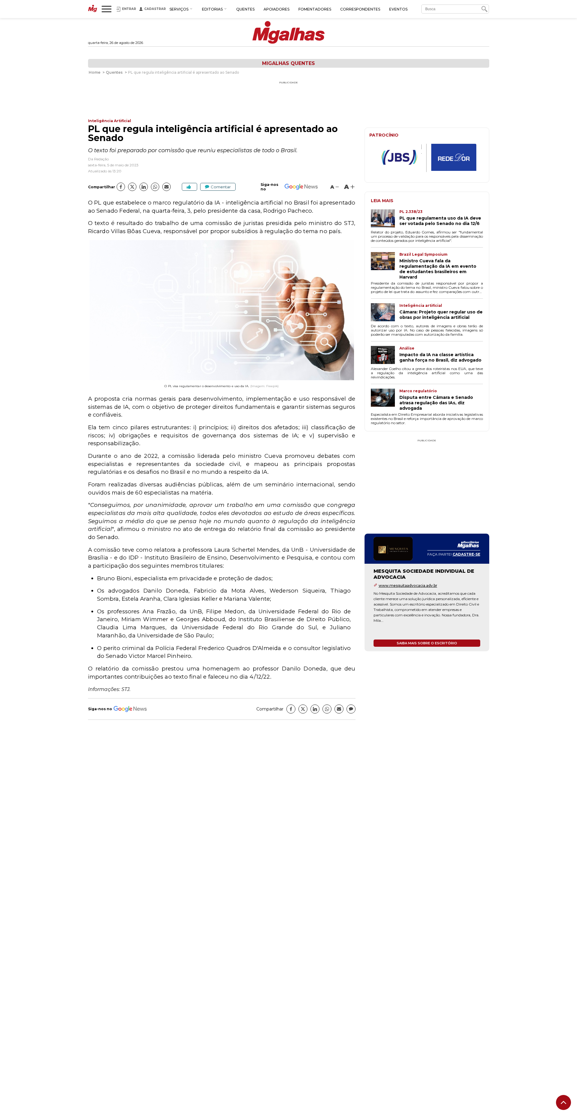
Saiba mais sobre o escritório (427, 643)
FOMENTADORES (314, 9)
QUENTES (245, 9)
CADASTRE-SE (466, 554)
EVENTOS (398, 9)
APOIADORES (276, 9)
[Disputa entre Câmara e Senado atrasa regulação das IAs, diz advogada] (385, 400)
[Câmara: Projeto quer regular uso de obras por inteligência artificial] (385, 312)
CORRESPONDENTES (360, 9)
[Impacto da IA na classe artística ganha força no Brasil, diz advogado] (385, 355)
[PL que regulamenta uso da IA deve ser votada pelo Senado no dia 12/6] (385, 219)
